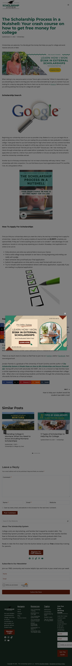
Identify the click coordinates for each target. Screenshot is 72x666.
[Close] (65, 313)
